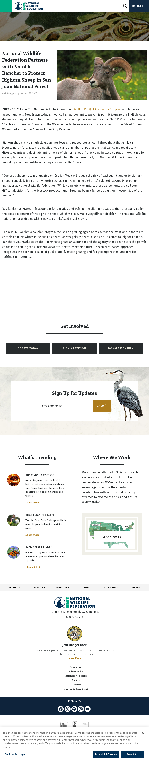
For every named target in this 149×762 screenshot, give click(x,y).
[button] (102, 406)
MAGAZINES (62, 587)
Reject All (132, 754)
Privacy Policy (76, 671)
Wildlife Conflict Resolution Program (97, 109)
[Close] (143, 733)
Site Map (76, 680)
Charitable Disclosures (76, 676)
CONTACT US (38, 587)
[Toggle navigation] (6, 6)
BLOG (86, 587)
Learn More (32, 502)
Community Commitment (76, 689)
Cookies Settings (15, 754)
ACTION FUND (110, 587)
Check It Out (32, 567)
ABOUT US (14, 587)
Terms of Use (75, 667)
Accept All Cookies (106, 754)
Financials (76, 685)
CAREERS (135, 587)
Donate (139, 6)
